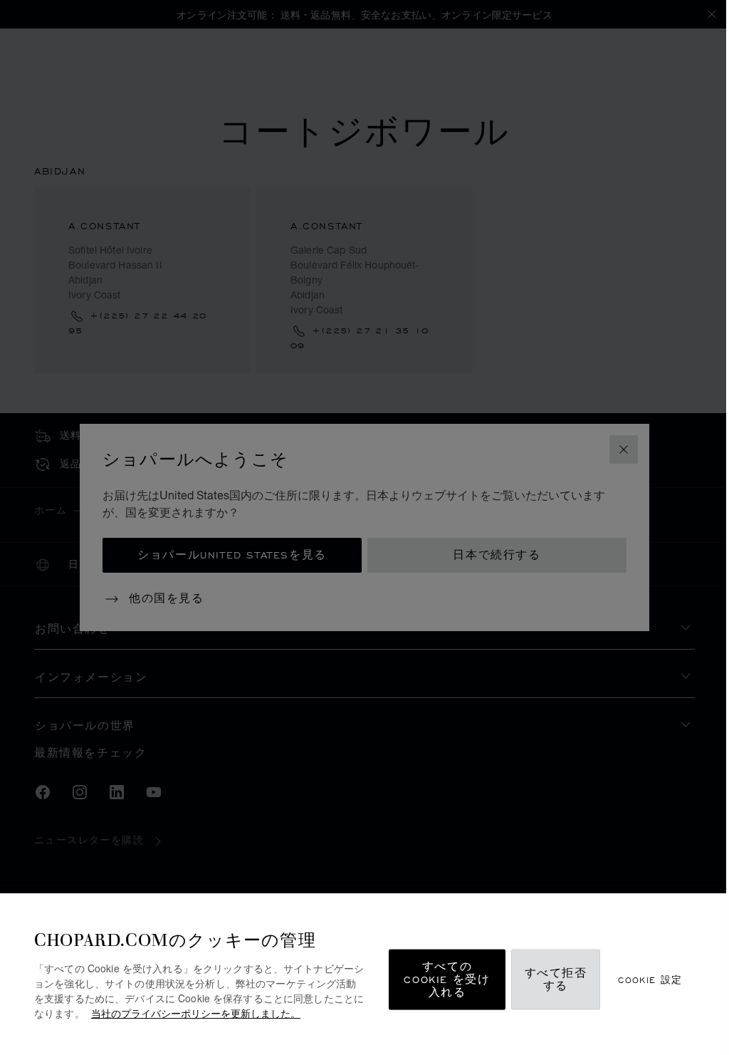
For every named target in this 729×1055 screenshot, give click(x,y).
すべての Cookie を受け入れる (447, 979)
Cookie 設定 (650, 980)
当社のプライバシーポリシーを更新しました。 (195, 1013)
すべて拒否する (556, 979)
